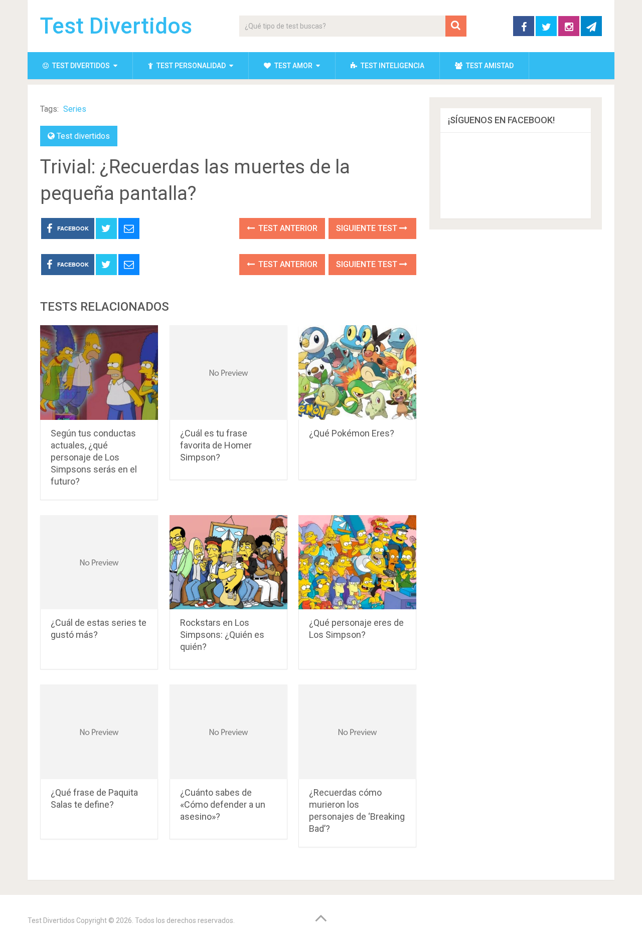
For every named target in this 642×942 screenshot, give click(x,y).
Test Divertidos (116, 26)
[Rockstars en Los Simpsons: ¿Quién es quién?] (228, 562)
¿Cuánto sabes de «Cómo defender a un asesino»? (222, 804)
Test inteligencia (391, 66)
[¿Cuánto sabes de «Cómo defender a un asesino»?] (228, 731)
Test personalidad (190, 66)
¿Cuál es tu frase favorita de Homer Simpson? (216, 445)
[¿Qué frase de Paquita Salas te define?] (99, 731)
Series (74, 109)
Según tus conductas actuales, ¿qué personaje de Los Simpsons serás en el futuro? (94, 457)
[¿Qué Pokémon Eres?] (357, 372)
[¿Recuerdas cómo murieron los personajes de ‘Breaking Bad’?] (357, 731)
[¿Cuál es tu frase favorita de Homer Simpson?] (228, 372)
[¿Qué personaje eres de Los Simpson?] (357, 562)
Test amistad (489, 66)
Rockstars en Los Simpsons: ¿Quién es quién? (222, 634)
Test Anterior (286, 228)
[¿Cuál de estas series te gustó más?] (99, 562)
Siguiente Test (367, 228)
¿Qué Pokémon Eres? (351, 433)
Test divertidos (80, 66)
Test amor (292, 66)
